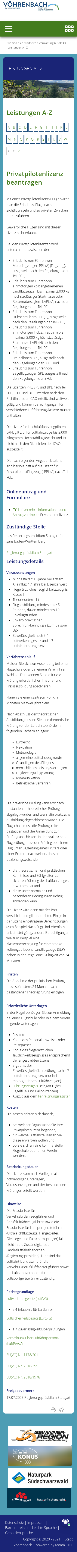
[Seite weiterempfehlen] (62, 1409)
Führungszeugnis (25, 1086)
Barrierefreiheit (16, 1527)
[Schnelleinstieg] (69, 29)
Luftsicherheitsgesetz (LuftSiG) (29, 1318)
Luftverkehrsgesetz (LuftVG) (27, 1298)
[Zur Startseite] (32, 6)
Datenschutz (14, 1522)
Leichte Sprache (44, 1527)
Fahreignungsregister (54, 1096)
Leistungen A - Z (17, 47)
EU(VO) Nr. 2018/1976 (23, 1377)
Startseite (30, 43)
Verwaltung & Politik (52, 43)
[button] (8, 28)
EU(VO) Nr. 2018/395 (22, 1366)
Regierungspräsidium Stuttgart (29, 552)
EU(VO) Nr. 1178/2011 (23, 1354)
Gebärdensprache (19, 1532)
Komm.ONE (64, 1545)
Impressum (35, 1522)
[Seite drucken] (54, 1409)
